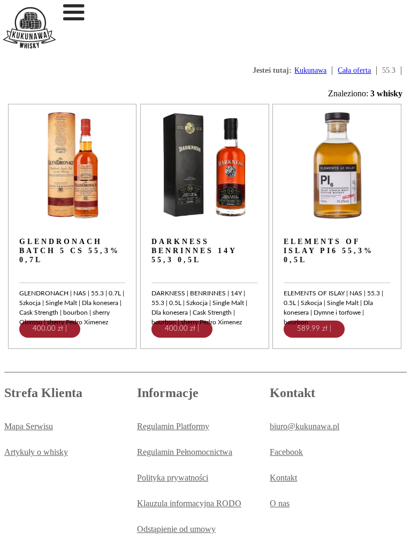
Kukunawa (310, 70)
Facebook (286, 451)
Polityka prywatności (172, 477)
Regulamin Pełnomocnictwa (184, 451)
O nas (280, 503)
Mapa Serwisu (28, 426)
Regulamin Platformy (173, 426)
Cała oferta (354, 70)
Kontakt (283, 477)
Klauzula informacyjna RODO (189, 503)
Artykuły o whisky (36, 451)
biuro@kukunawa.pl (304, 426)
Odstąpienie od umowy (176, 529)
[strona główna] (29, 45)
